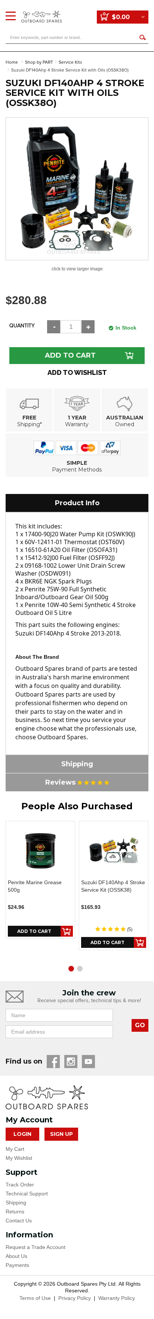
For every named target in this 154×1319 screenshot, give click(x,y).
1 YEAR (77, 417)
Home (12, 62)
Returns (15, 1212)
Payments (17, 1265)
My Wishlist (19, 1158)
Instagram (70, 1061)
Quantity (22, 325)
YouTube (88, 1061)
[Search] (142, 37)
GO (140, 1025)
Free (29, 417)
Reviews (61, 782)
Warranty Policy (116, 1298)
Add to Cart (70, 355)
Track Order (20, 1185)
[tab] (77, 503)
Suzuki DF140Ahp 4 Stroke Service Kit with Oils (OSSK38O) (70, 70)
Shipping (16, 1203)
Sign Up (61, 1134)
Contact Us (19, 1221)
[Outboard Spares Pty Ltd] (41, 11)
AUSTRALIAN (124, 417)
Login (22, 1134)
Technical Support (27, 1194)
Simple (77, 463)
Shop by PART (39, 62)
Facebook (53, 1061)
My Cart (15, 1149)
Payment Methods (77, 469)
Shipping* (29, 424)
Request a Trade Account (35, 1247)
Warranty (77, 424)
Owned (124, 424)
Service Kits (70, 62)
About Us (16, 1256)
